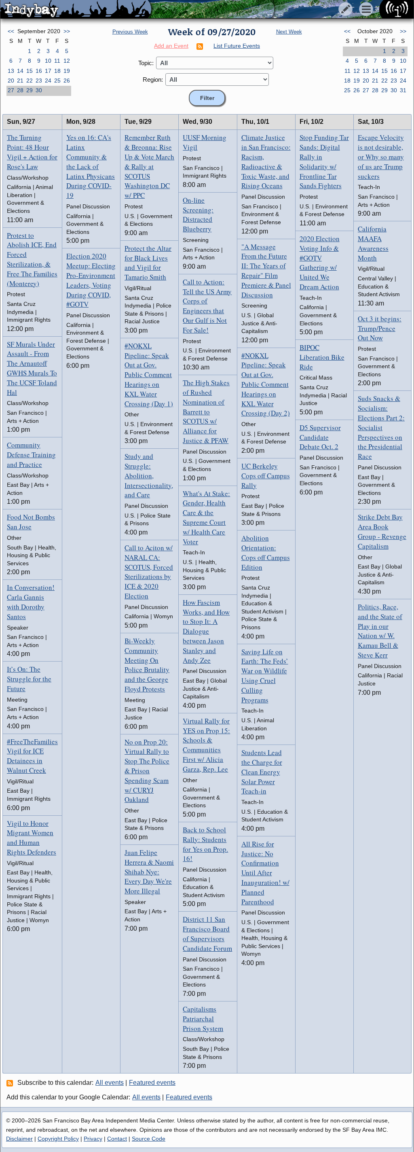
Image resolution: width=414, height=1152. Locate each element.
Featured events (152, 1082)
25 (57, 80)
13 (11, 71)
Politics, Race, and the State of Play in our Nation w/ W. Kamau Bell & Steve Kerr (380, 631)
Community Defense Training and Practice (31, 454)
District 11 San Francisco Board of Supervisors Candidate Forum (207, 933)
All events (109, 1082)
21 (20, 80)
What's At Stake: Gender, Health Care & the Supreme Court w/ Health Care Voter (206, 517)
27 (11, 90)
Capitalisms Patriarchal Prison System (203, 1018)
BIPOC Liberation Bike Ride (322, 357)
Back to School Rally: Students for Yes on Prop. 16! (205, 844)
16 (39, 71)
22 (29, 80)
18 (57, 71)
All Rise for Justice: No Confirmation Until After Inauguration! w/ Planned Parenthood (265, 872)
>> (66, 31)
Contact (117, 1138)
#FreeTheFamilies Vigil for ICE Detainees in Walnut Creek (32, 756)
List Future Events (236, 45)
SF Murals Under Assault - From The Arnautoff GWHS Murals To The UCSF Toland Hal (32, 368)
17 (48, 71)
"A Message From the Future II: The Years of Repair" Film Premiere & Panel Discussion (266, 270)
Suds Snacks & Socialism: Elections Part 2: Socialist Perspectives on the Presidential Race (381, 427)
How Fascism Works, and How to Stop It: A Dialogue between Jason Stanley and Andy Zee (206, 631)
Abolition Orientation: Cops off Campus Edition (265, 552)
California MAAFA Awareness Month (373, 243)
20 (11, 80)
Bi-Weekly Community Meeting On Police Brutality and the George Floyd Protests (147, 665)
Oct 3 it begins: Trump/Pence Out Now (379, 328)
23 (39, 80)
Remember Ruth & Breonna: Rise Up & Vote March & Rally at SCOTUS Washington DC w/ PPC (149, 166)
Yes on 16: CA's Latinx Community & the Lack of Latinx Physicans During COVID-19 (90, 166)
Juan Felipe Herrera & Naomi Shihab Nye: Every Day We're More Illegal (149, 871)
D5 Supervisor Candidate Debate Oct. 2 (320, 437)
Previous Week (130, 32)
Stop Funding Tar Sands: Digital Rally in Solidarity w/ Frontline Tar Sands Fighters (324, 161)
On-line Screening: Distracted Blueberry (198, 214)
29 (29, 90)
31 (403, 90)
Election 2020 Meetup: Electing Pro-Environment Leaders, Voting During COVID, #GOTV (91, 280)
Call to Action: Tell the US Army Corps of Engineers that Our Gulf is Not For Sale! (207, 306)
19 (66, 71)
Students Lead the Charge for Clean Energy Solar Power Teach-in (261, 772)
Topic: (146, 62)
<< (11, 31)
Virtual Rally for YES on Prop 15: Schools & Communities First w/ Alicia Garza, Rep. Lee (206, 745)
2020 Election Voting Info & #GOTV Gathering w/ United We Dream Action (320, 262)
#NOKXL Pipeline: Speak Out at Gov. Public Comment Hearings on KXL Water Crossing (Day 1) (149, 374)
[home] (75, 9)
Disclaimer (19, 1138)
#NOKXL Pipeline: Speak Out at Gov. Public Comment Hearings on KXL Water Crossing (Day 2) (265, 384)
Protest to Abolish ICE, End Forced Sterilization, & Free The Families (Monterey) (32, 259)
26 (66, 80)
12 (66, 60)
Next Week (289, 32)
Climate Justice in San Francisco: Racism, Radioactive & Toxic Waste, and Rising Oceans (266, 161)
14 (20, 71)
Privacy (93, 1138)
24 (48, 80)
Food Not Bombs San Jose (31, 521)
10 (48, 60)
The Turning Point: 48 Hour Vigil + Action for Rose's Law (32, 152)
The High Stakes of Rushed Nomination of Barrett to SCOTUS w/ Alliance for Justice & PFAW (206, 411)
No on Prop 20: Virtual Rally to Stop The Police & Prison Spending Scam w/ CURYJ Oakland (147, 770)
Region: (153, 79)
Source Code (148, 1138)
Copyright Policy (58, 1138)
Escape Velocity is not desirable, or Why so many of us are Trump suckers (381, 156)
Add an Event (171, 45)
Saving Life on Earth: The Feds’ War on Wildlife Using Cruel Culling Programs (264, 675)
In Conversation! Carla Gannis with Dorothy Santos (31, 602)
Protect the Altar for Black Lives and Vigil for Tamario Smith (148, 263)
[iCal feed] (10, 1082)
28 (20, 90)
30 (39, 90)
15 (29, 71)
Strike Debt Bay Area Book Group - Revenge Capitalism (382, 531)
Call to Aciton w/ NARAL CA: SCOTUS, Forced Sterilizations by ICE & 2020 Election (149, 571)
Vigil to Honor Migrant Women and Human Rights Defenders (31, 838)
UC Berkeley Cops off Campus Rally (265, 475)
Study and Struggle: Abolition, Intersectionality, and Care (149, 475)
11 (57, 60)
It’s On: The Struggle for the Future (29, 678)
